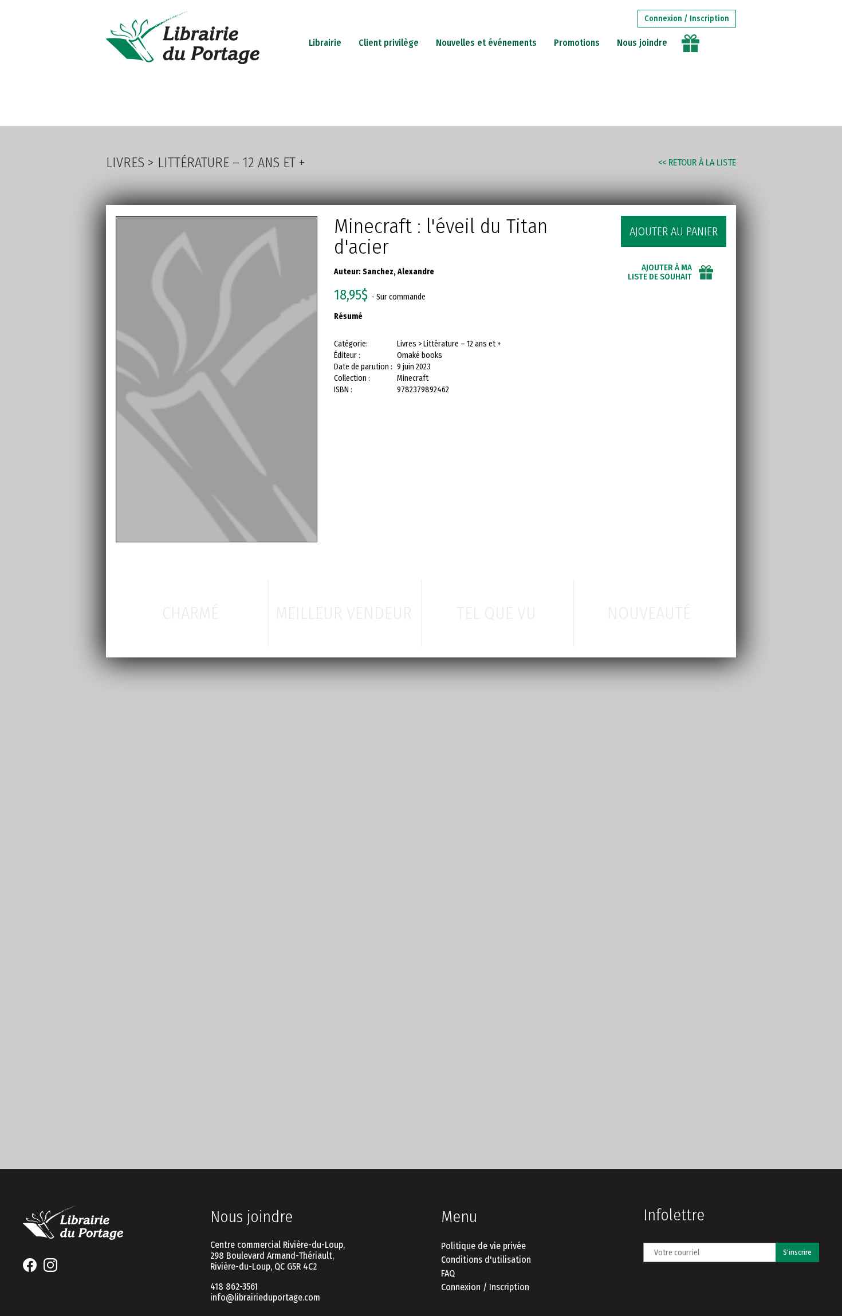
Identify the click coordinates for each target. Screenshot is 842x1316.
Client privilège (389, 42)
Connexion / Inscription (686, 18)
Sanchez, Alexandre (398, 272)
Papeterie (306, 103)
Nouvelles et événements (486, 42)
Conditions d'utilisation (486, 1259)
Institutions (571, 103)
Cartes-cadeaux (481, 103)
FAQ (448, 1273)
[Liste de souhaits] (690, 43)
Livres (250, 103)
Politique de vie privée (483, 1245)
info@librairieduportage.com (265, 1297)
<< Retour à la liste (697, 162)
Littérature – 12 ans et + (231, 163)
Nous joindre (642, 42)
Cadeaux (404, 103)
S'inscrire (797, 1252)
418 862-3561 (234, 1286)
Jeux (357, 103)
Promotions (577, 42)
